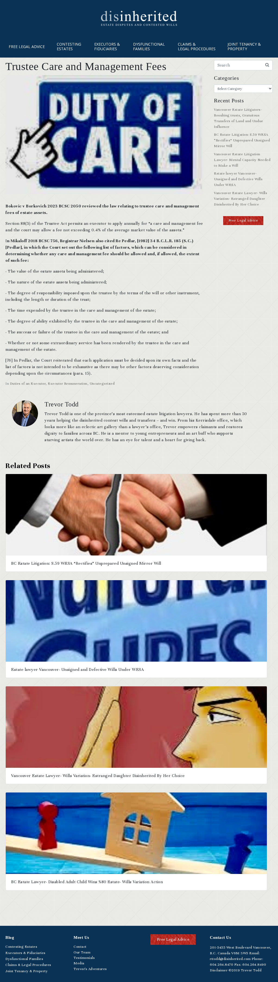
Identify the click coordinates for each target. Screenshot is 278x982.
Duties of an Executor (28, 383)
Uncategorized (102, 383)
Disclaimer (219, 970)
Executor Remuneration (67, 383)
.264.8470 (221, 964)
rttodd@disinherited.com (230, 959)
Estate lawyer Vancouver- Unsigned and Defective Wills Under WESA (238, 179)
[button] (243, 220)
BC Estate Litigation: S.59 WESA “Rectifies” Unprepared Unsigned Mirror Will (242, 140)
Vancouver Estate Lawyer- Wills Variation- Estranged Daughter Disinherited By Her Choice (240, 199)
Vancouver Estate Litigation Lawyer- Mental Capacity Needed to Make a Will (242, 160)
